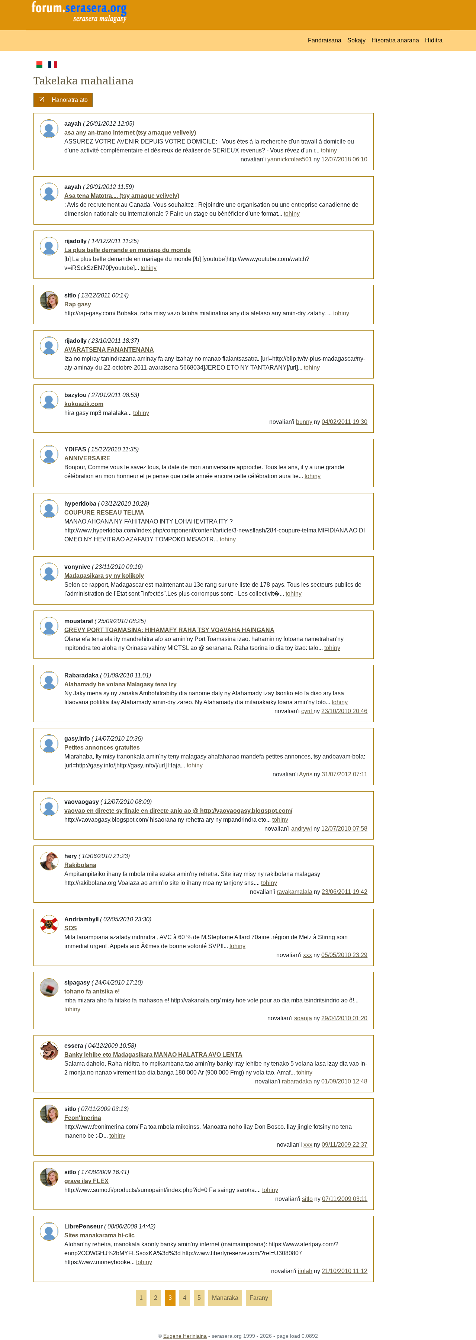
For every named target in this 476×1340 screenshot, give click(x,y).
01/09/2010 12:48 (344, 1081)
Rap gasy (77, 304)
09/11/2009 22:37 (344, 1144)
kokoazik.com (83, 404)
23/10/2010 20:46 (344, 711)
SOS (70, 928)
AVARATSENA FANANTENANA (109, 350)
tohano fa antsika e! (92, 991)
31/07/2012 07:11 (344, 774)
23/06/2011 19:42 (344, 892)
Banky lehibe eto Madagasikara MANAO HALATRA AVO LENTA (153, 1054)
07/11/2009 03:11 (344, 1199)
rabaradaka (297, 1081)
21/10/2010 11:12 (344, 1271)
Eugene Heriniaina (185, 1336)
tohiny (329, 150)
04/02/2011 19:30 (344, 422)
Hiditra (434, 40)
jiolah (305, 1271)
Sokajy (356, 40)
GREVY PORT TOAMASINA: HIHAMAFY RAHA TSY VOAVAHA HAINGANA (169, 630)
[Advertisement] (410, 171)
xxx (307, 955)
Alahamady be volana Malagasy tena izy (120, 684)
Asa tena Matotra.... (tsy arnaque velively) (121, 196)
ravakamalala (294, 892)
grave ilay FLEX (86, 1181)
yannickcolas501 (289, 159)
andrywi (301, 828)
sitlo (307, 1199)
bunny (304, 422)
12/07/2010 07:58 (344, 828)
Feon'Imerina (82, 1118)
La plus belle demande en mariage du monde (127, 250)
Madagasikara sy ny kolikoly (104, 576)
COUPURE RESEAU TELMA (104, 512)
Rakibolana (80, 865)
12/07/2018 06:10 (344, 159)
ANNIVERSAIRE (87, 458)
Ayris (305, 774)
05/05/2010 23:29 (344, 955)
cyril (307, 711)
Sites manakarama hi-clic (99, 1235)
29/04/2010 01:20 (344, 1018)
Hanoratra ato (69, 100)
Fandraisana (324, 40)
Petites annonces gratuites (102, 747)
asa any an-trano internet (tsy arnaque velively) (130, 132)
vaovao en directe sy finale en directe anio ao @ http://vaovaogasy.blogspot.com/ (178, 811)
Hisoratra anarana (395, 40)
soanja (303, 1018)
